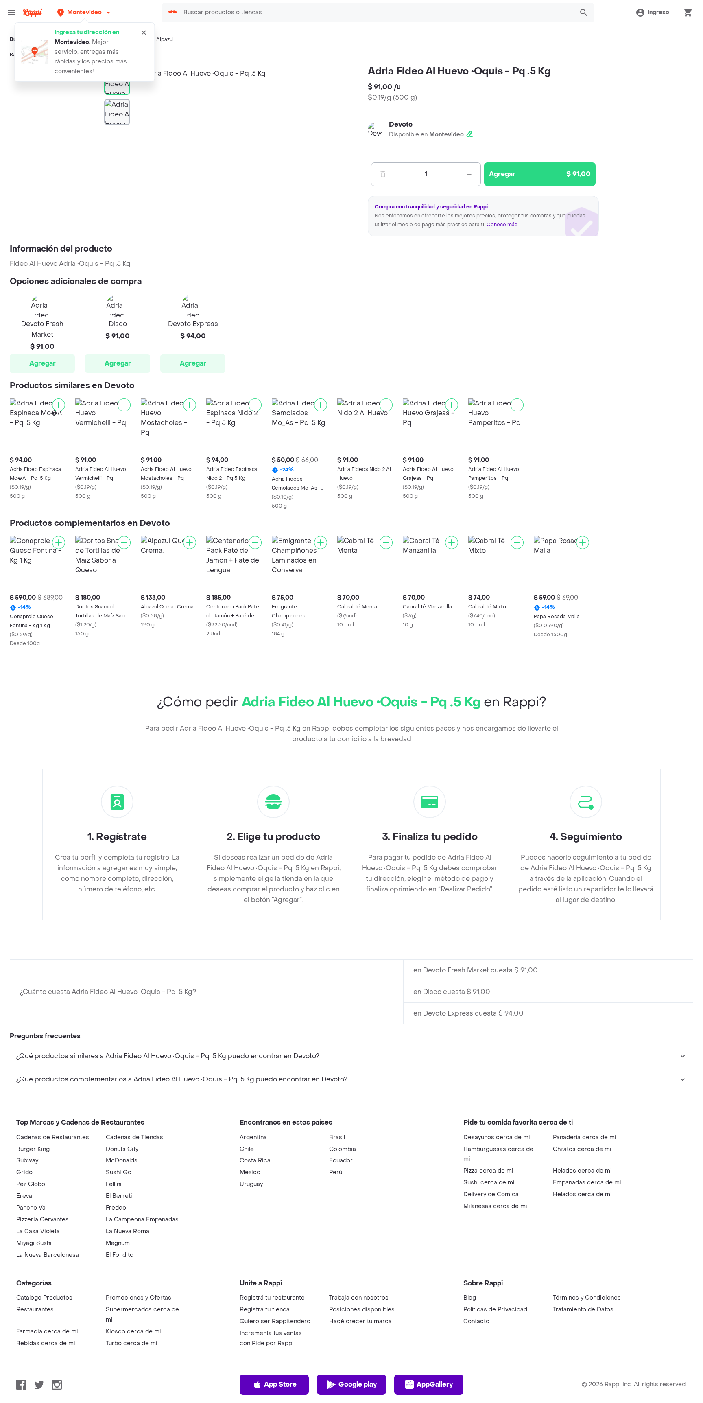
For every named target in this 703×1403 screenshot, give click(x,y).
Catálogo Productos (44, 1298)
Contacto (476, 1321)
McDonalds (122, 1160)
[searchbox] (376, 12)
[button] (84, 12)
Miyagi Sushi (34, 1243)
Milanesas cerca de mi (495, 1206)
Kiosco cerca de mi (133, 1331)
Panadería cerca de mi (584, 1137)
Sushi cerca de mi (489, 1182)
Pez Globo (30, 1184)
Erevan (25, 1196)
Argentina (253, 1137)
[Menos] (383, 174)
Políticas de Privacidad (495, 1309)
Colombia (342, 1149)
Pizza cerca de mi (488, 1171)
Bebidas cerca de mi (45, 1343)
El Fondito (119, 1255)
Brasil (337, 1137)
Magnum (118, 1243)
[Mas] (469, 174)
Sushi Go (118, 1172)
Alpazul (165, 39)
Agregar (42, 363)
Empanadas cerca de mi (587, 1182)
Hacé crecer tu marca (360, 1321)
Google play (357, 1384)
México (250, 1172)
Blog (469, 1298)
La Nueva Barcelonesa (47, 1255)
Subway (27, 1160)
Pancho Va (31, 1208)
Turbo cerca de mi (131, 1343)
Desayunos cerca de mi (496, 1137)
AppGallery (435, 1384)
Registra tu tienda (265, 1309)
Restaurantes (35, 1309)
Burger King (33, 1149)
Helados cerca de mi (582, 1171)
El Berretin (120, 1196)
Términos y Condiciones (587, 1298)
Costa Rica (255, 1160)
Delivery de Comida (491, 1194)
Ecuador (341, 1160)
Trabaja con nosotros (359, 1298)
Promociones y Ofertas (138, 1298)
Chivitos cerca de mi (582, 1149)
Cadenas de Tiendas (134, 1137)
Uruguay (251, 1184)
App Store (280, 1384)
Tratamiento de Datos (583, 1309)
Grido (24, 1172)
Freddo (116, 1208)
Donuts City (122, 1149)
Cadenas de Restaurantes (52, 1137)
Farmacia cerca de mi (47, 1331)
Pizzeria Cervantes (42, 1220)
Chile (247, 1149)
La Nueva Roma (127, 1231)
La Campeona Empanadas (142, 1220)
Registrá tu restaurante (272, 1298)
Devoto (401, 124)
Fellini (114, 1184)
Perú (335, 1172)
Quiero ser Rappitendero (275, 1321)
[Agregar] (58, 404)
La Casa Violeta (38, 1231)
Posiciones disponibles (362, 1309)
